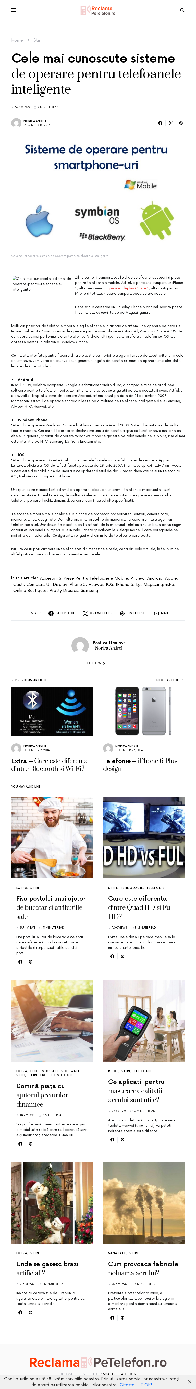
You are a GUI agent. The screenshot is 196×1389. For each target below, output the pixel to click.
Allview (137, 578)
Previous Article (31, 680)
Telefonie (155, 888)
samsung (89, 590)
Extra (21, 888)
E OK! (146, 1384)
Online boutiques (30, 590)
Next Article (168, 680)
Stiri (37, 40)
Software (70, 1071)
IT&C (34, 1071)
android (154, 578)
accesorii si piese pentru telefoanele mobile (84, 578)
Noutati (50, 1071)
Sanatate (117, 1253)
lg (138, 584)
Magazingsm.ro (158, 584)
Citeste (127, 1384)
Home (17, 40)
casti (18, 584)
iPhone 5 (124, 584)
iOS (109, 584)
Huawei (96, 584)
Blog (113, 1071)
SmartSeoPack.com (120, 1374)
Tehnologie (131, 888)
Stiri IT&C (38, 1075)
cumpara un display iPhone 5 (126, 288)
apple (171, 578)
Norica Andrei (34, 121)
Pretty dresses (64, 590)
